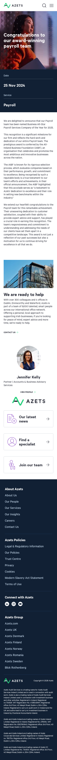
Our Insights (12, 514)
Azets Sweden (14, 661)
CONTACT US (9, 332)
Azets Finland (13, 642)
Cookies (10, 571)
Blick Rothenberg (15, 667)
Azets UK (11, 630)
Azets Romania (14, 655)
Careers (10, 520)
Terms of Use (13, 584)
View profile (26, 391)
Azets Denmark (14, 636)
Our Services (13, 508)
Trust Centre (13, 559)
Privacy (9, 565)
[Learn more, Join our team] (48, 465)
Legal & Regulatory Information (24, 546)
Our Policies (12, 552)
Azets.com (11, 623)
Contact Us (12, 527)
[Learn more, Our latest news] (48, 419)
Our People (12, 501)
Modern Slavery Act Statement (24, 578)
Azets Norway (13, 649)
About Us (11, 495)
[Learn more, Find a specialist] (48, 442)
